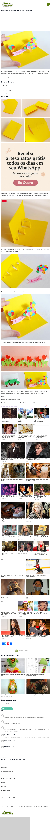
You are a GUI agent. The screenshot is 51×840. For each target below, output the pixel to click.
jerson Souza (7, 746)
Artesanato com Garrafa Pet (8, 797)
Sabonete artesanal (6, 794)
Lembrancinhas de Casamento (8, 778)
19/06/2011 (21, 652)
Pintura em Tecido (5, 790)
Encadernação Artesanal (7, 771)
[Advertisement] (25, 21)
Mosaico (3, 782)
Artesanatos (4, 767)
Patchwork (3, 786)
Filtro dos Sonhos (5, 775)
